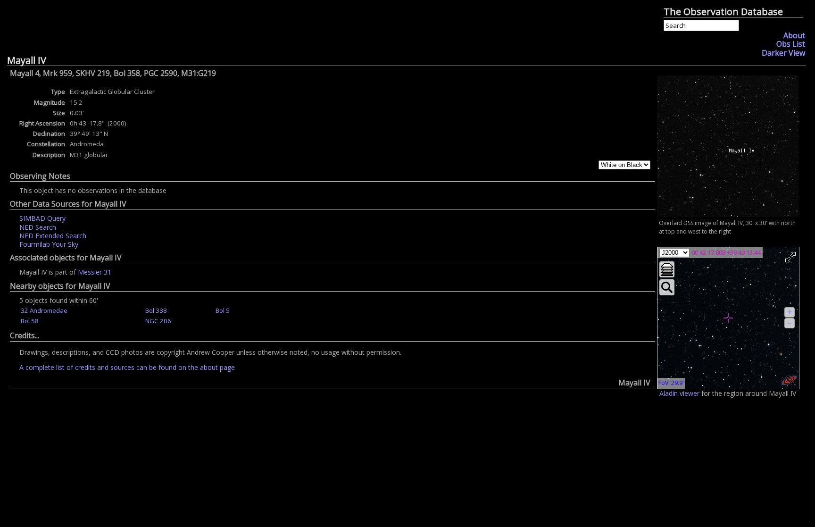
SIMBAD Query (42, 218)
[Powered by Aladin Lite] (789, 380)
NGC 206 (158, 321)
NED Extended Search (52, 235)
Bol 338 (156, 310)
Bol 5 (223, 310)
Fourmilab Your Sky (48, 244)
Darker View (783, 53)
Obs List (790, 44)
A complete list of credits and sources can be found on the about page (127, 367)
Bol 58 (30, 321)
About (794, 35)
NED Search (37, 227)
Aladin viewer (679, 393)
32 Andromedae (44, 310)
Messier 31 (94, 272)
